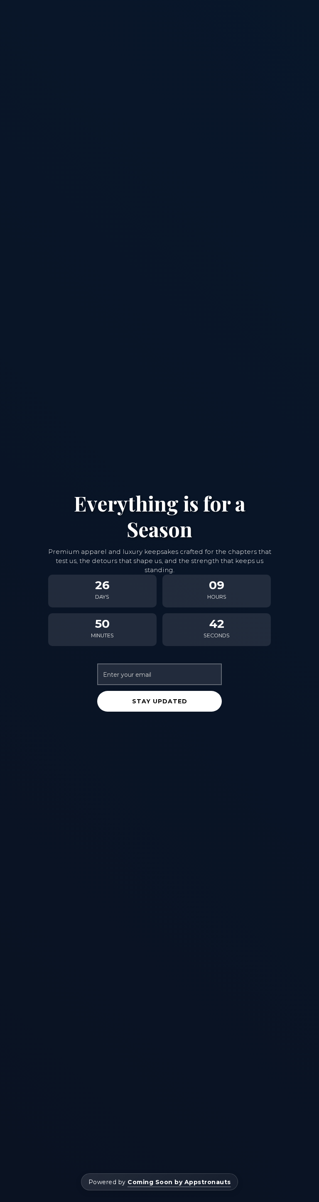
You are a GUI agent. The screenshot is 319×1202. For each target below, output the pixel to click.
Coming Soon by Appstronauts (179, 1182)
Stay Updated (159, 701)
